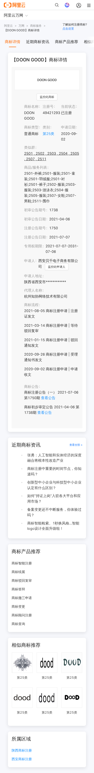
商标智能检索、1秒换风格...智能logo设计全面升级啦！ (53, 526)
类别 (46, 127)
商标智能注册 (22, 563)
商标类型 (31, 127)
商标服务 (36, 25)
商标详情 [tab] (12, 41)
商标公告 (31, 386)
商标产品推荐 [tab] (66, 41)
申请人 (29, 261)
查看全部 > (75, 445)
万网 (21, 25)
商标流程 (31, 305)
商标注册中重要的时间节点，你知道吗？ (54, 471)
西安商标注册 (22, 759)
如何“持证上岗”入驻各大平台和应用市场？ (54, 499)
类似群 (29, 147)
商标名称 (31, 106)
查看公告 (48, 398)
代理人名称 (33, 290)
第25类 (48, 134)
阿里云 (8, 25)
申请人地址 (33, 276)
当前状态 (68, 106)
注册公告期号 (35, 228)
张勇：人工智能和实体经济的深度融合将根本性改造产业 (54, 458)
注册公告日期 (35, 237)
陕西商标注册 (22, 750)
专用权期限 (33, 246)
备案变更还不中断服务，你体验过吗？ (54, 512)
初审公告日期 (35, 219)
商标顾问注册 (22, 615)
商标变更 (18, 606)
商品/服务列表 (35, 167)
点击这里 (68, 28)
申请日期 (68, 127)
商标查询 (18, 624)
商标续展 (18, 572)
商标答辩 (18, 589)
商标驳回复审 (22, 580)
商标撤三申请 (22, 598)
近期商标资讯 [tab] (37, 41)
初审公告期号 (35, 210)
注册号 (48, 106)
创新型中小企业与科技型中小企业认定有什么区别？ (54, 485)
